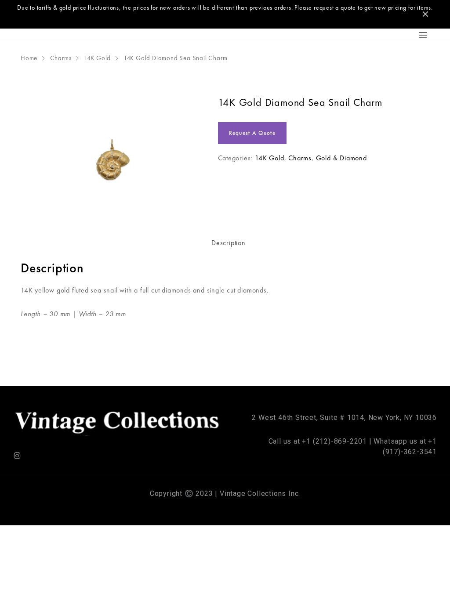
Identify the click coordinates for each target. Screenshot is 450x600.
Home (29, 58)
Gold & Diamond (341, 158)
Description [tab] (228, 242)
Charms (61, 58)
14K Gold (97, 58)
